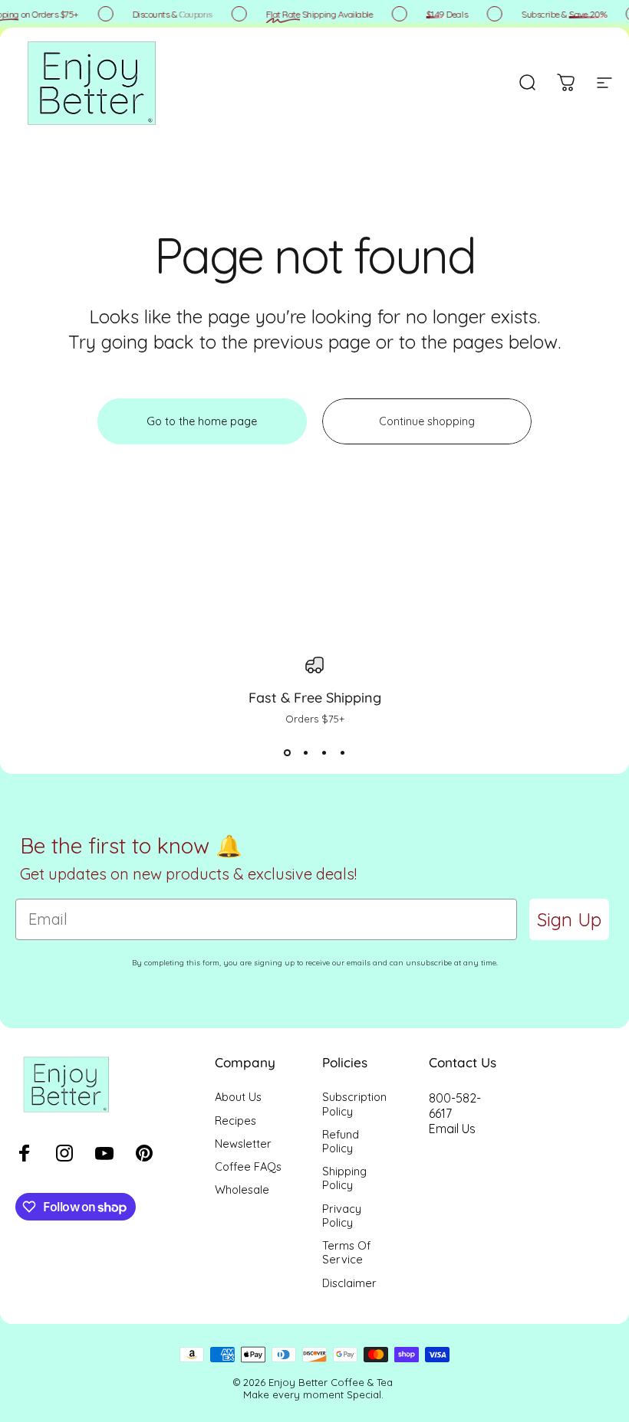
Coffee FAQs (248, 1167)
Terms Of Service (346, 1252)
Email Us (452, 1128)
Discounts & (169, 14)
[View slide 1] (287, 752)
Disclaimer (349, 1283)
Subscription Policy (354, 1104)
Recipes (235, 1121)
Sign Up (569, 919)
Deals (445, 14)
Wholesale (242, 1190)
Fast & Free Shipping (315, 697)
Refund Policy (340, 1141)
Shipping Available (316, 14)
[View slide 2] (305, 752)
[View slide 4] (342, 752)
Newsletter (243, 1144)
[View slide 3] (323, 752)
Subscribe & (561, 14)
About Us (238, 1097)
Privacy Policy (341, 1216)
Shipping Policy (344, 1178)
